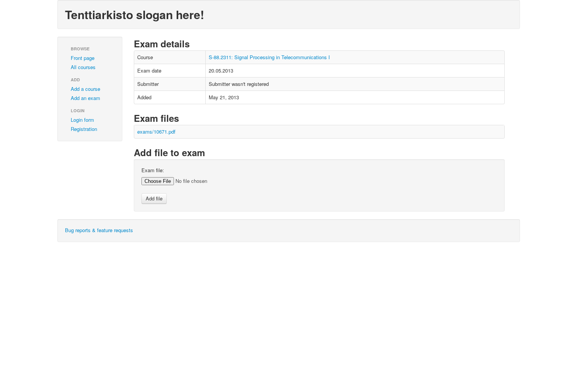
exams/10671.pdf (156, 131)
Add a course (85, 88)
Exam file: (152, 170)
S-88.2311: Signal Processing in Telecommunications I (269, 57)
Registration (84, 128)
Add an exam (85, 98)
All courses (83, 67)
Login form (82, 119)
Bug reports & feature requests (99, 230)
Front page (82, 57)
